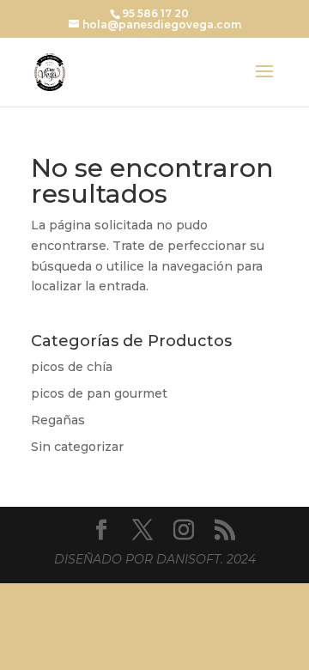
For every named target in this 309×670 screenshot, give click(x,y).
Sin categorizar (77, 446)
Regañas (58, 420)
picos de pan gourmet (99, 393)
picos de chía (71, 367)
